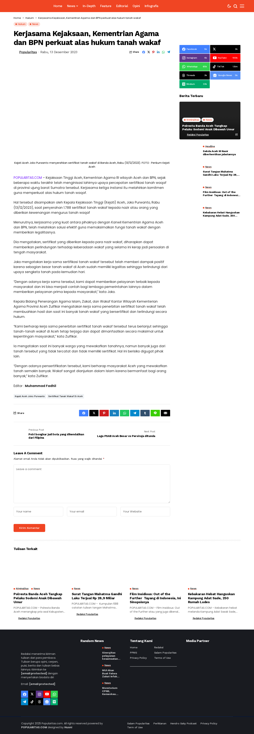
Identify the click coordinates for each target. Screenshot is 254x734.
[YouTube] (46, 694)
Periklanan (159, 723)
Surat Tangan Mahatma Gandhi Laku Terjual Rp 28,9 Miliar (221, 173)
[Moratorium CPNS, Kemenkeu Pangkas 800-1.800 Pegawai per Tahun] (90, 688)
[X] (32, 694)
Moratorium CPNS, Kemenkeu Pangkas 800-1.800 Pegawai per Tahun (111, 691)
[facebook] (24, 694)
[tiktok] (32, 701)
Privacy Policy (138, 657)
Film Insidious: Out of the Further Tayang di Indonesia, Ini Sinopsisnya (221, 194)
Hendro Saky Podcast (183, 723)
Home (17, 18)
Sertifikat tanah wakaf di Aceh (65, 396)
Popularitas (28, 52)
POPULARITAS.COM (28, 177)
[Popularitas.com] (28, 6)
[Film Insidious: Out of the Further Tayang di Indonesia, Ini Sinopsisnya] (189, 192)
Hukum (29, 18)
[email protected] (34, 673)
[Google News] (46, 701)
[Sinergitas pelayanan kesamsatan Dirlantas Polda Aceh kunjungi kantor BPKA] (90, 652)
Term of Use (134, 727)
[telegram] (24, 701)
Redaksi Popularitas (198, 134)
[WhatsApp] (54, 694)
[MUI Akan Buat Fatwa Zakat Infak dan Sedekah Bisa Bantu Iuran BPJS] (90, 670)
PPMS (133, 652)
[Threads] (39, 701)
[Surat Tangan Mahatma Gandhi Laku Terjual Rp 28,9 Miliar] (189, 172)
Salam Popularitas (165, 652)
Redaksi (158, 647)
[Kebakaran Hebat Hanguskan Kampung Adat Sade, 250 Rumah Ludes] (189, 212)
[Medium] (54, 701)
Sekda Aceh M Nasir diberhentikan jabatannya (219, 153)
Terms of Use (162, 657)
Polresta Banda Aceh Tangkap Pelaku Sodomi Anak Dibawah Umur (208, 127)
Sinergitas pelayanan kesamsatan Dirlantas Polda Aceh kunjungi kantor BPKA (110, 655)
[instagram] (39, 694)
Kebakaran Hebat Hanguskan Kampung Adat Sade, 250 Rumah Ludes (221, 214)
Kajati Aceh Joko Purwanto (30, 396)
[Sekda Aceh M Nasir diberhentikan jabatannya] (189, 151)
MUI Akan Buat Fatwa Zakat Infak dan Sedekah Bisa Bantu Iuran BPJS (110, 673)
